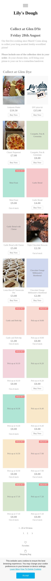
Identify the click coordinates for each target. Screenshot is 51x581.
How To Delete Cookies (30, 569)
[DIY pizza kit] (37, 90)
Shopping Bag (25, 554)
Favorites (25, 546)
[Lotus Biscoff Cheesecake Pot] (14, 273)
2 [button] (27, 533)
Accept (26, 575)
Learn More (15, 569)
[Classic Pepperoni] (14, 135)
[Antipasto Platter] (14, 90)
